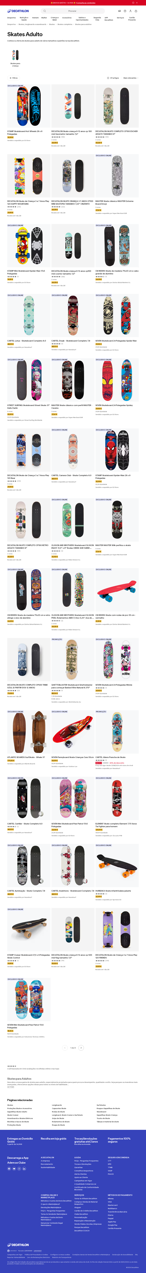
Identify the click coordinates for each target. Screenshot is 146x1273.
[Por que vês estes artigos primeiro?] (108, 78)
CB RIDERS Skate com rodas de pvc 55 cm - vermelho (115, 616)
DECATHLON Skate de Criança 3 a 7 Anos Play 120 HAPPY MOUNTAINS (28, 202)
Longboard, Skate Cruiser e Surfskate (67, 1115)
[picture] (29, 106)
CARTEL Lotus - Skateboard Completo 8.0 (26, 341)
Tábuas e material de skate (108, 1122)
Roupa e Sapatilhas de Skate (108, 1108)
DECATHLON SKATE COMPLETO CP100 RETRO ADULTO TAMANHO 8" (28, 546)
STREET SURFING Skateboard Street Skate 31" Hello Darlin (28, 406)
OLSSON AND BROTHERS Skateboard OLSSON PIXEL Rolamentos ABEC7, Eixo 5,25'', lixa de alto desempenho (72, 616)
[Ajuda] (125, 11)
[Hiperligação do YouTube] (14, 1169)
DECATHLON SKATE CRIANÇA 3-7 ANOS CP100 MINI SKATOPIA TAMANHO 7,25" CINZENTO (72, 202)
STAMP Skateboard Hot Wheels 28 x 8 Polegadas (25, 132)
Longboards (57, 1105)
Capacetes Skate (59, 1108)
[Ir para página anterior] (65, 1048)
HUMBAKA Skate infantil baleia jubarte (113, 891)
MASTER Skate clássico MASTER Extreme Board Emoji (114, 202)
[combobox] (131, 78)
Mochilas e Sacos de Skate (18, 1122)
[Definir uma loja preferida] (119, 11)
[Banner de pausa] (133, 3)
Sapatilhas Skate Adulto (17, 1112)
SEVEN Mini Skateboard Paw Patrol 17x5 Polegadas (69, 825)
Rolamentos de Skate (61, 1122)
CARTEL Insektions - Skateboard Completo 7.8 (72, 891)
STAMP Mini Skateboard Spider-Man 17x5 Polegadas (26, 272)
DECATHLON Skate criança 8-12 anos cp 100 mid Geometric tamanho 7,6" (71, 132)
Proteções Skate (14, 1125)
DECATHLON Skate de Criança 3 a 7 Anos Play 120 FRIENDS (116, 956)
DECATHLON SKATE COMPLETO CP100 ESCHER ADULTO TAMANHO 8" (116, 132)
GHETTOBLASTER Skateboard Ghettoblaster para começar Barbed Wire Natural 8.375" (72, 686)
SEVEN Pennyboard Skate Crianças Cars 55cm (72, 757)
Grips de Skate (58, 1118)
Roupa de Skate (58, 1125)
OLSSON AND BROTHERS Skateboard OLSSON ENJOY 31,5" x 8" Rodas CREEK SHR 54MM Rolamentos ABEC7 (72, 546)
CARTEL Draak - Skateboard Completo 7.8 (70, 341)
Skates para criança (15, 64)
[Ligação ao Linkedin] (24, 1169)
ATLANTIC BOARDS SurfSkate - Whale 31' (26, 757)
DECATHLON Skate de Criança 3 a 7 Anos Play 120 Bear (28, 476)
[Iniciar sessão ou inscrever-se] (130, 11)
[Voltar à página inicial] (18, 11)
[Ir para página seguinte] (81, 1048)
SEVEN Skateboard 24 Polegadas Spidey (114, 405)
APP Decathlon (109, 19)
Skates (10, 1105)
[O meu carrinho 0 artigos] (136, 11)
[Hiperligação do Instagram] (19, 1169)
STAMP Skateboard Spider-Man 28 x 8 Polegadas (113, 476)
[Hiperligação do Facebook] (9, 1169)
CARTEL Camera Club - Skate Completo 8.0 (71, 475)
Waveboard (101, 1112)
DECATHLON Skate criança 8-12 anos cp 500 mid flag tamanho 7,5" (72, 956)
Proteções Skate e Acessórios (19, 1108)
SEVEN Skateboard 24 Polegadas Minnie (113, 685)
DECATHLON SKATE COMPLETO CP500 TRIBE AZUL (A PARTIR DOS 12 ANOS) (27, 686)
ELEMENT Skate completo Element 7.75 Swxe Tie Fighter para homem (116, 825)
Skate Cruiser (12, 1115)
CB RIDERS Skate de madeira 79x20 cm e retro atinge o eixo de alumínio (29, 616)
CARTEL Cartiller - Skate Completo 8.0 (24, 824)
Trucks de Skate (103, 1118)
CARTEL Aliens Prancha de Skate (110, 757)
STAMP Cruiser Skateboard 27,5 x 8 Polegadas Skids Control (28, 956)
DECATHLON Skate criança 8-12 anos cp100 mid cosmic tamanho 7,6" (71, 272)
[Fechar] (137, 3)
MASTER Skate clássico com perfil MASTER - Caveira (72, 406)
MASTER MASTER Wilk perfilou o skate (113, 545)
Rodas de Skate (58, 1112)
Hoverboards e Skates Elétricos (20, 1118)
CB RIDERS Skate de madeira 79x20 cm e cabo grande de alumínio (117, 272)
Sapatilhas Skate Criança (107, 1115)
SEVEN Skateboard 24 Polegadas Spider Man (116, 341)
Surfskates (101, 1105)
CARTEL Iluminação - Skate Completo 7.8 (26, 891)
